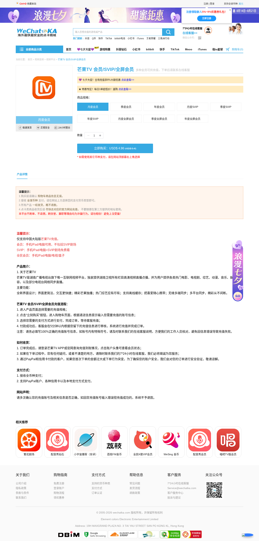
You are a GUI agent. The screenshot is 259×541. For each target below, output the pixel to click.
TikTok (108, 38)
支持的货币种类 (101, 483)
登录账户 (59, 488)
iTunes (140, 38)
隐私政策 (21, 488)
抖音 (87, 38)
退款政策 (135, 492)
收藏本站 (28, 3)
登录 (212, 3)
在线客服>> (190, 33)
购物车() (237, 49)
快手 (162, 49)
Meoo (188, 49)
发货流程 (135, 488)
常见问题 (135, 483)
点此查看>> (127, 79)
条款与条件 (22, 492)
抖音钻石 (121, 49)
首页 (68, 49)
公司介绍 (21, 483)
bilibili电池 (120, 38)
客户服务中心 (175, 492)
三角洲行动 (163, 38)
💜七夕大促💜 (85, 49)
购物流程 (59, 492)
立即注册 (206, 19)
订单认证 (97, 492)
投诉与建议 (174, 497)
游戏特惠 (105, 49)
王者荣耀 (150, 38)
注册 (206, 3)
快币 (100, 38)
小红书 (131, 38)
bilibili (150, 49)
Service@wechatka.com (181, 488)
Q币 (94, 38)
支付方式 (97, 488)
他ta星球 (217, 49)
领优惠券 (59, 497)
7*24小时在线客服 (178, 483)
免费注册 (59, 483)
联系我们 (21, 497)
